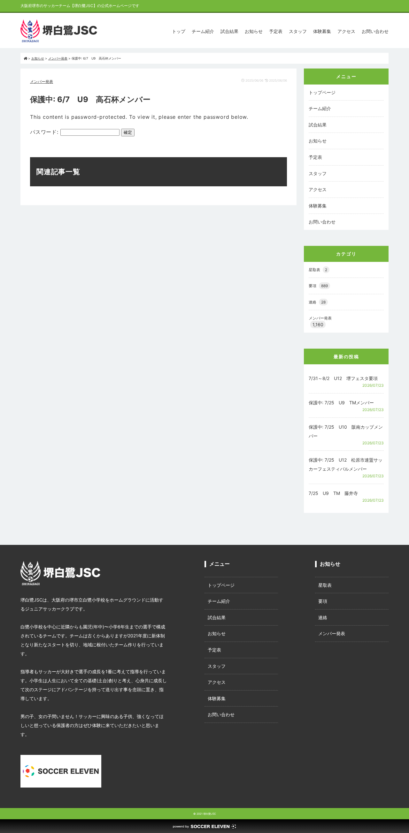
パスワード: (45, 132)
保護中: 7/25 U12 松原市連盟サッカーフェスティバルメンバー (345, 464)
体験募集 (322, 31)
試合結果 (229, 31)
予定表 (275, 31)
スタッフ (298, 31)
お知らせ (254, 31)
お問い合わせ (375, 31)
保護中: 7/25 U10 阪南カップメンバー (346, 431)
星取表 (318, 269)
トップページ (322, 92)
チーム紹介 (203, 31)
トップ (178, 31)
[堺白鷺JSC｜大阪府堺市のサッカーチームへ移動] (25, 58)
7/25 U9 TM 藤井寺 (333, 493)
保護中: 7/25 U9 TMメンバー (341, 402)
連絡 (317, 302)
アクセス (346, 31)
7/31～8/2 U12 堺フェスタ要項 (343, 378)
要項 (318, 285)
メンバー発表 (41, 81)
